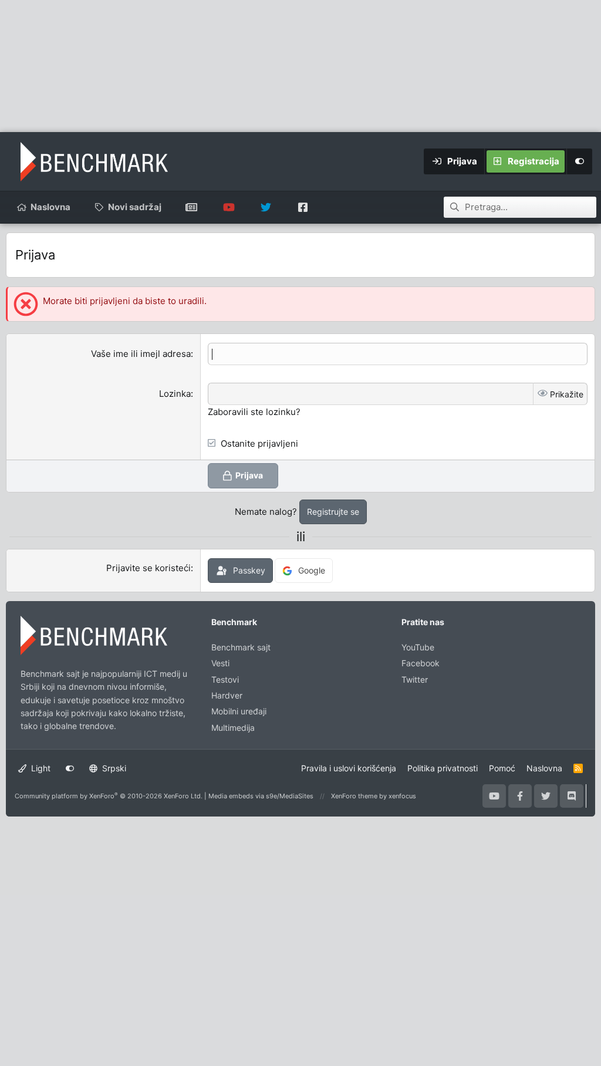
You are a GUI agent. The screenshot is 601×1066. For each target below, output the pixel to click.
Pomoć (502, 768)
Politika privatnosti (442, 768)
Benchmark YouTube (228, 207)
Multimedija (233, 728)
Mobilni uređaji (238, 711)
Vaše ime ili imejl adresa (141, 353)
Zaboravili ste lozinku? (254, 411)
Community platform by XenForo (108, 796)
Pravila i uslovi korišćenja (348, 768)
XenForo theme (354, 796)
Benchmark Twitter (265, 207)
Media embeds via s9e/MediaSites (260, 796)
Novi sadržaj (134, 206)
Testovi (225, 679)
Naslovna (50, 206)
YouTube (417, 647)
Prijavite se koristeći (148, 568)
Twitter (414, 679)
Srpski (113, 768)
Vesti (220, 663)
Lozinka (175, 393)
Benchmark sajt (191, 207)
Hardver (226, 695)
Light (39, 768)
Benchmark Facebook (302, 207)
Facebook (420, 663)
